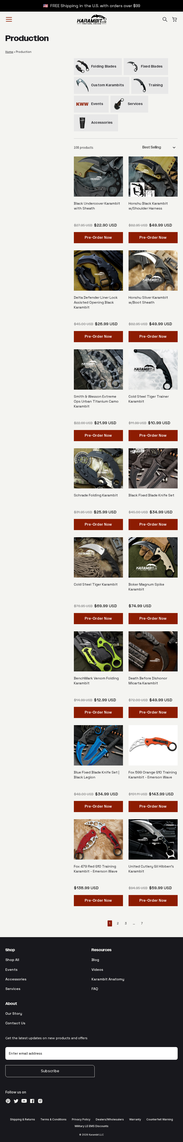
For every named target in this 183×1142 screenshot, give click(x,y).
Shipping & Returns (22, 1119)
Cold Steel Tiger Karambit (96, 584)
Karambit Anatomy (108, 979)
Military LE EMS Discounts (91, 1126)
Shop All (12, 959)
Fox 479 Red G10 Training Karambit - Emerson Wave (95, 869)
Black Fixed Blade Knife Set (151, 495)
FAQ (95, 988)
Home (9, 52)
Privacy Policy (81, 1119)
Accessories (15, 979)
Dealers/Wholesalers (110, 1119)
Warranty (135, 1119)
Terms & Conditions (53, 1119)
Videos (97, 969)
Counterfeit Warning (159, 1119)
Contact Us (15, 1023)
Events (11, 969)
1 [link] (109, 923)
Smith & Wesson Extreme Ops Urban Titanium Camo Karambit (96, 401)
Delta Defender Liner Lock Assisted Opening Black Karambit (96, 302)
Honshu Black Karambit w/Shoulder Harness (148, 206)
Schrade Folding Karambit (96, 495)
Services (12, 988)
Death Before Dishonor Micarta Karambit (148, 680)
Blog (95, 959)
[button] (165, 19)
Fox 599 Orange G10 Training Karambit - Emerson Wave (153, 775)
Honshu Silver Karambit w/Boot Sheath (148, 300)
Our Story (13, 1013)
